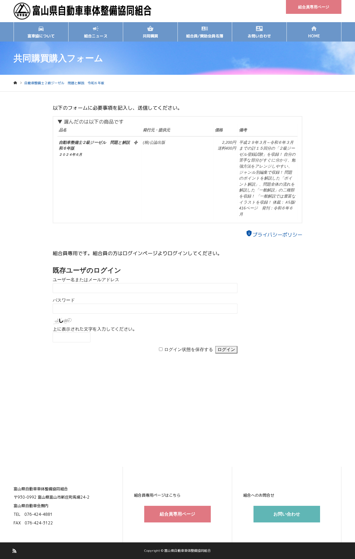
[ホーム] (15, 83)
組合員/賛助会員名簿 (204, 36)
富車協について (41, 36)
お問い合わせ (259, 36)
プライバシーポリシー (274, 234)
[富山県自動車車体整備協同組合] (83, 11)
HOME (314, 36)
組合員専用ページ (313, 7)
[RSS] (14, 550)
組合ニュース (95, 36)
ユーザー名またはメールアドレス (86, 279)
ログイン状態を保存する (188, 349)
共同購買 (150, 36)
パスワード (64, 300)
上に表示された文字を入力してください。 (95, 329)
